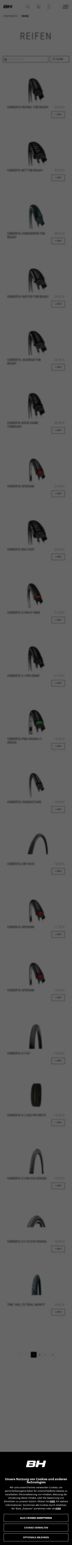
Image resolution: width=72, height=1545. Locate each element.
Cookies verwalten (36, 1527)
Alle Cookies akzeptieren (36, 1517)
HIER (52, 1501)
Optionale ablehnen (36, 1537)
